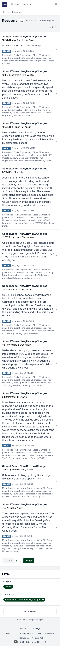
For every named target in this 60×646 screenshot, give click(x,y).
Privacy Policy (26, 633)
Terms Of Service (46, 633)
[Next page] (56, 27)
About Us (10, 633)
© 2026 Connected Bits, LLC (33, 642)
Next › (29, 560)
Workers (24, 628)
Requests (16, 12)
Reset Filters (30, 611)
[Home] (3, 12)
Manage (36, 628)
